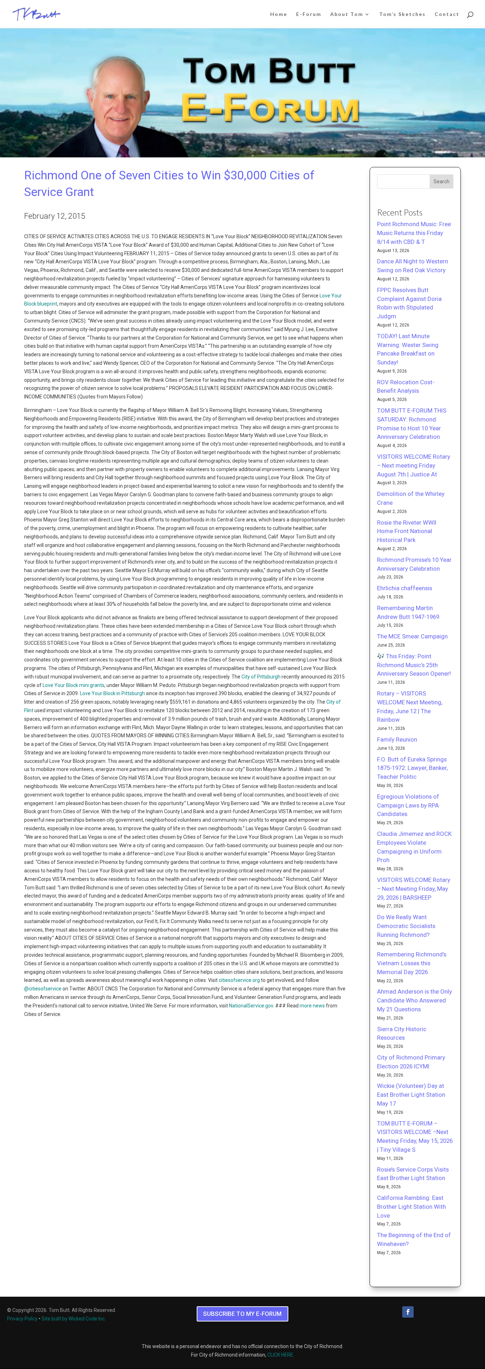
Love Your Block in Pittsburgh (112, 693)
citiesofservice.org (239, 980)
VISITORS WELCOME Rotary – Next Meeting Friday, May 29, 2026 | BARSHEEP (413, 888)
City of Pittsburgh (260, 677)
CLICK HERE (280, 1355)
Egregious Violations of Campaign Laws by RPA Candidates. (408, 805)
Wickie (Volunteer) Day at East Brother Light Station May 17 (411, 1094)
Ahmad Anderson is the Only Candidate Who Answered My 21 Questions (414, 1000)
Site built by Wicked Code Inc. (74, 1318)
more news (312, 1005)
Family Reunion (397, 739)
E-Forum (308, 14)
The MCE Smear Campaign (412, 636)
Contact (447, 14)
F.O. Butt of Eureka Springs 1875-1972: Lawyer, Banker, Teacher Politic (412, 768)
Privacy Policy (22, 1318)
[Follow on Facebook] (408, 1312)
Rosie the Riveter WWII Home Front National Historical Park (406, 531)
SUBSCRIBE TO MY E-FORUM (242, 1313)
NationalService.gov (251, 1005)
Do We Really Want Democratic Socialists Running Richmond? (406, 925)
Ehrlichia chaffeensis (404, 588)
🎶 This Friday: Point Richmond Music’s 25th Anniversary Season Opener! (414, 665)
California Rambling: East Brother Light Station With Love (411, 1206)
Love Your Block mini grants (73, 685)
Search (441, 181)
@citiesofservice (42, 988)
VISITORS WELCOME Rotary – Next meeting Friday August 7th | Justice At (413, 465)
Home (278, 14)
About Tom (346, 14)
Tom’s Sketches (402, 14)
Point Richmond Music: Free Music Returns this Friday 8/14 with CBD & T (414, 232)
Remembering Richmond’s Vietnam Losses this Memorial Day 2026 (411, 963)
